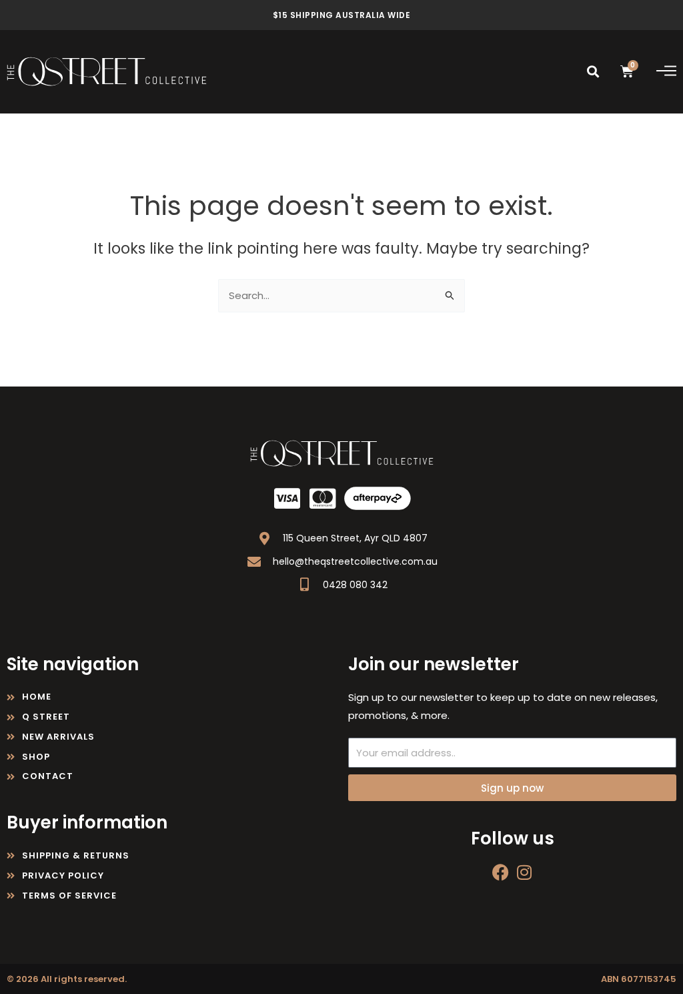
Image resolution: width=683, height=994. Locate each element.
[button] (593, 72)
